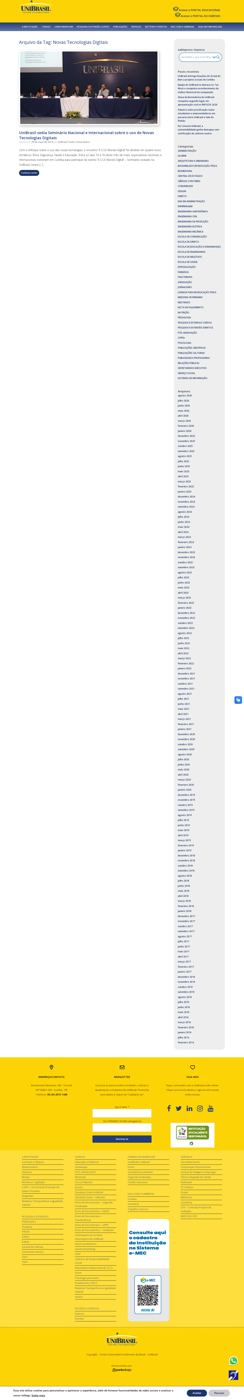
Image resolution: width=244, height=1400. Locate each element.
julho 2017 (183, 941)
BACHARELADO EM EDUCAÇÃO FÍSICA (197, 165)
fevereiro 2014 (186, 1042)
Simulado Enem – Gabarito (90, 1197)
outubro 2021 (185, 683)
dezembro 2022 (186, 613)
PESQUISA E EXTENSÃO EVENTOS (195, 327)
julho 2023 (183, 577)
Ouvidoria (133, 1204)
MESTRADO (184, 302)
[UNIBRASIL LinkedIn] (192, 1108)
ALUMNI (182, 155)
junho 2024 (184, 522)
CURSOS (46, 26)
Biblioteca (186, 1197)
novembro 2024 (186, 501)
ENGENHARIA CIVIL (187, 216)
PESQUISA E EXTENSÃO (35, 1216)
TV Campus (187, 1187)
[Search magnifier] (218, 57)
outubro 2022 (185, 623)
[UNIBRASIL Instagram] (202, 1108)
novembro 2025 (186, 441)
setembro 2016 (186, 992)
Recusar (219, 1393)
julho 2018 (183, 880)
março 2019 (184, 840)
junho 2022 (184, 643)
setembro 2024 (186, 506)
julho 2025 (183, 461)
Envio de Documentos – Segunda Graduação (93, 1204)
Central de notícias (32, 1247)
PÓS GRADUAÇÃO (187, 332)
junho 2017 (184, 946)
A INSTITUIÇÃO (30, 1157)
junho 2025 (184, 466)
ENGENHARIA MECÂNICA (190, 231)
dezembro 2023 (186, 552)
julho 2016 (183, 1002)
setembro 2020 (186, 749)
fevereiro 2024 (186, 542)
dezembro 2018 (186, 855)
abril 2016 (183, 1017)
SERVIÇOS (136, 26)
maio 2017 (183, 951)
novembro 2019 (186, 799)
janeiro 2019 (184, 850)
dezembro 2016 (186, 976)
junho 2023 (184, 582)
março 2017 (184, 961)
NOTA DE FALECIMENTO (191, 307)
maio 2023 (183, 587)
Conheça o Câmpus (33, 1162)
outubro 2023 (185, 562)
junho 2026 (184, 405)
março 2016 (184, 1022)
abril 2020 (183, 774)
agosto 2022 (185, 633)
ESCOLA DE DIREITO (188, 241)
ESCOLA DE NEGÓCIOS (190, 256)
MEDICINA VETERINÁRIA (190, 297)
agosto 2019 (185, 815)
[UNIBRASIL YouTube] (213, 1108)
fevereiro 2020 (186, 784)
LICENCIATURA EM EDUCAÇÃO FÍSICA (197, 292)
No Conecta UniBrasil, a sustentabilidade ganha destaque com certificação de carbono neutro (198, 129)
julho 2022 (183, 638)
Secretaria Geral (190, 1162)
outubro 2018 (185, 865)
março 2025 (184, 481)
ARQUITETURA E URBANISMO (193, 161)
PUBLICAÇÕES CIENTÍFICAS (192, 347)
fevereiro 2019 (186, 845)
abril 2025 (183, 476)
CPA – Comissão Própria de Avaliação (196, 1209)
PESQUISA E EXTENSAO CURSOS (195, 322)
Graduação (81, 1167)
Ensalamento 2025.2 (86, 1283)
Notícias (79, 1313)
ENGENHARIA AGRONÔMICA (193, 211)
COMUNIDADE (185, 186)
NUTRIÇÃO (183, 312)
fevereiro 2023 (186, 602)
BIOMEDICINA (185, 171)
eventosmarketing (85, 1249)
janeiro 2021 (184, 729)
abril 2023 (183, 592)
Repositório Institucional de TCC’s (93, 1268)
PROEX (26, 1231)
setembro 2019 (186, 810)
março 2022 (184, 658)
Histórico (27, 1172)
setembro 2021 (186, 688)
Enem (78, 1272)
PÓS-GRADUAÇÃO (85, 1172)
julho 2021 (183, 698)
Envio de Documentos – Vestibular (94, 1230)
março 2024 (184, 537)
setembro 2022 (186, 628)
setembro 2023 (186, 567)
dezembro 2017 (186, 916)
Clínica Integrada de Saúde (196, 1177)
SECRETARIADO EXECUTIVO (192, 368)
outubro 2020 (185, 744)
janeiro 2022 (184, 668)
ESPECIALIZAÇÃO (187, 267)
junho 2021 (184, 704)
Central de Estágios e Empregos (198, 1172)
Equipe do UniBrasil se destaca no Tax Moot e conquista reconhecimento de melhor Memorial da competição (198, 88)
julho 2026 (183, 400)
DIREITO (182, 196)
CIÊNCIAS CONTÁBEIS (189, 181)
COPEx (181, 337)
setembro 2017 (186, 931)
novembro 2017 (186, 921)
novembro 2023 (186, 557)
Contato (132, 1199)
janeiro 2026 (184, 431)
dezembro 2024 (186, 496)
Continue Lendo (29, 172)
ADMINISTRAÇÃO (187, 150)
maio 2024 (183, 527)
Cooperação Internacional (195, 1167)
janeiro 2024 (184, 547)
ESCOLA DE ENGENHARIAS (191, 251)
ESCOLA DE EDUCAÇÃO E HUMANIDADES (199, 246)
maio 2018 (183, 890)
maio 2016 (183, 1012)
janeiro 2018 (184, 911)
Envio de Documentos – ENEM (92, 1211)
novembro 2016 (186, 981)
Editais (25, 1241)
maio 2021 (183, 708)
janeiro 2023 (184, 607)
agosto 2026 (185, 395)
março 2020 (184, 779)
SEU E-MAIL (122, 1107)
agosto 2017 (185, 936)
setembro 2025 (186, 451)
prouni (79, 1187)
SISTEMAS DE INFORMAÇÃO (192, 378)
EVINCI (25, 1236)
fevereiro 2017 (186, 966)
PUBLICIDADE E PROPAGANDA (194, 358)
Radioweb (186, 1182)
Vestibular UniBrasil (139, 1162)
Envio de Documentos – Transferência (88, 1218)
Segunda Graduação (139, 1177)
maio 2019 (183, 830)
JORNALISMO (185, 287)
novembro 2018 (186, 860)
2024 (24, 1257)
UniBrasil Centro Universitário (74, 142)
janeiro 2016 (184, 1032)
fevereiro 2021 (186, 724)
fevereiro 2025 (186, 486)
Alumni (79, 1297)
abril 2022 (183, 653)
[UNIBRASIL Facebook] (171, 1108)
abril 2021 (183, 714)
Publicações (29, 1221)
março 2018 (184, 901)
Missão (26, 1177)
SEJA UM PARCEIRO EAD (210, 26)
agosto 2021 (185, 693)
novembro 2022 (186, 618)
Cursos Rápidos (83, 1182)
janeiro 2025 (184, 491)
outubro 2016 (185, 987)
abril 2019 (183, 835)
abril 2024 (183, 532)
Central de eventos (32, 1252)
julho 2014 (183, 1037)
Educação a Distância (87, 1162)
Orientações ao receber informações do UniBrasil (89, 1237)
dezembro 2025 (186, 436)
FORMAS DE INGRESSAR (141, 1157)
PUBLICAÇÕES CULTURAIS (191, 353)
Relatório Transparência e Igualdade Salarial (42, 1203)
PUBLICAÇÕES (120, 26)
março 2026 (184, 420)
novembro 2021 (186, 678)
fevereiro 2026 (186, 425)
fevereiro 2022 (186, 663)
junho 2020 (184, 764)
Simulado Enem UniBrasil (89, 1192)
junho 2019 (184, 825)
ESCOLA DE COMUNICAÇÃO (192, 236)
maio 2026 (183, 410)
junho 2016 (184, 1007)
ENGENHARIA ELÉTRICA (190, 226)
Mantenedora (30, 1167)
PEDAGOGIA (184, 317)
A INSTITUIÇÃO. (30, 26)
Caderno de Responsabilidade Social (92, 1261)
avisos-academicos (85, 1244)
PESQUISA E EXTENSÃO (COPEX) (93, 26)
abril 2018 (183, 896)
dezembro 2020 (186, 734)
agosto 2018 (185, 875)
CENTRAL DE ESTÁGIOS (190, 176)
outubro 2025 (185, 446)
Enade (184, 1192)
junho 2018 (184, 885)
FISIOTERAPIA (185, 277)
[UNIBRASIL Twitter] (181, 1108)
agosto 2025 (185, 456)
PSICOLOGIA (184, 342)
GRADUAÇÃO (185, 282)
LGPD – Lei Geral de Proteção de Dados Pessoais (40, 1189)
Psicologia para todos (87, 1278)
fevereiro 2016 (186, 1027)
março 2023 (184, 597)
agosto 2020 (185, 754)
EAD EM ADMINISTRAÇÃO (191, 201)
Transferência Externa (140, 1172)
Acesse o (199, 10)
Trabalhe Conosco (138, 1209)
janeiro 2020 (184, 789)
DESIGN (182, 191)
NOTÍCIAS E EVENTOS (156, 26)
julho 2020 (183, 759)
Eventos (79, 1318)
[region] (192, 1135)
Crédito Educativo (138, 1182)
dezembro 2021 (186, 673)
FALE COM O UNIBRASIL (182, 26)
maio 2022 (183, 648)
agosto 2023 (185, 572)
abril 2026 (183, 415)
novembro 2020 (186, 739)
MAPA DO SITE (189, 1216)
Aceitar (197, 1393)
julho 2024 (183, 516)
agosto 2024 (185, 511)
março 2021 (184, 719)
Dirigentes (27, 1196)
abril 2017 (183, 956)
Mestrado (80, 1177)
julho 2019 (183, 820)
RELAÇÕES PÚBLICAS (188, 363)
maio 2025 (183, 471)
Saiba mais (38, 1395)
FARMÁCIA (183, 272)
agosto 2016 (185, 997)
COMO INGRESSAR (63, 26)
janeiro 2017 (184, 971)
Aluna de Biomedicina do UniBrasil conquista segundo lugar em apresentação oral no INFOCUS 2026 (197, 101)
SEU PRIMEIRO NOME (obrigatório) (122, 1121)
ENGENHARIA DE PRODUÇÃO (193, 221)
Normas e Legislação (33, 1182)
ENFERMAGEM (185, 206)
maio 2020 (183, 769)
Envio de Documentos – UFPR (91, 1225)
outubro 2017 (185, 926)
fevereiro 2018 (186, 906)
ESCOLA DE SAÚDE (187, 262)
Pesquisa (27, 1226)
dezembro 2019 (186, 795)
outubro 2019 (185, 805)
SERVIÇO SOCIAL (186, 373)
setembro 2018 (186, 870)
